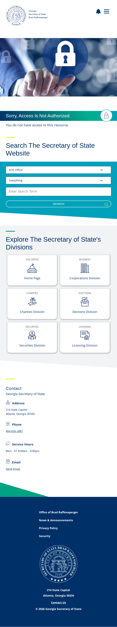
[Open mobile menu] (106, 11)
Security (44, 536)
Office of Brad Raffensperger (58, 512)
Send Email (13, 469)
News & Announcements (56, 520)
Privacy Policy (48, 528)
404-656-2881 (14, 431)
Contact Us (58, 602)
